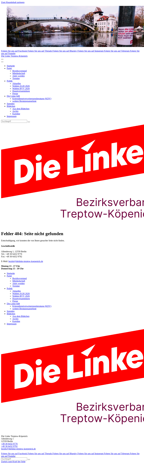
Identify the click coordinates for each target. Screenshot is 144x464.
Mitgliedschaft (18, 73)
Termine (16, 78)
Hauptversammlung (21, 91)
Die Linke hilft (13, 96)
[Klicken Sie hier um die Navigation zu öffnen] (2, 61)
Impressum (11, 116)
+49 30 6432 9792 (9, 446)
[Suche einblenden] (2, 59)
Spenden (10, 103)
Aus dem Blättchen (20, 108)
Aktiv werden (18, 76)
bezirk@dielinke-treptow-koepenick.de (25, 261)
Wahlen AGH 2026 (21, 86)
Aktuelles (16, 83)
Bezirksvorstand (19, 71)
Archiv (15, 111)
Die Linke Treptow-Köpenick (14, 56)
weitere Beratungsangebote (24, 101)
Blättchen (11, 106)
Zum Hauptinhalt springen (12, 2)
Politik (10, 81)
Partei (9, 68)
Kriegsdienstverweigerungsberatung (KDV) (31, 98)
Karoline (16, 114)
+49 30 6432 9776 (9, 444)
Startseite (11, 66)
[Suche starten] (29, 459)
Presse (15, 93)
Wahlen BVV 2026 (21, 88)
